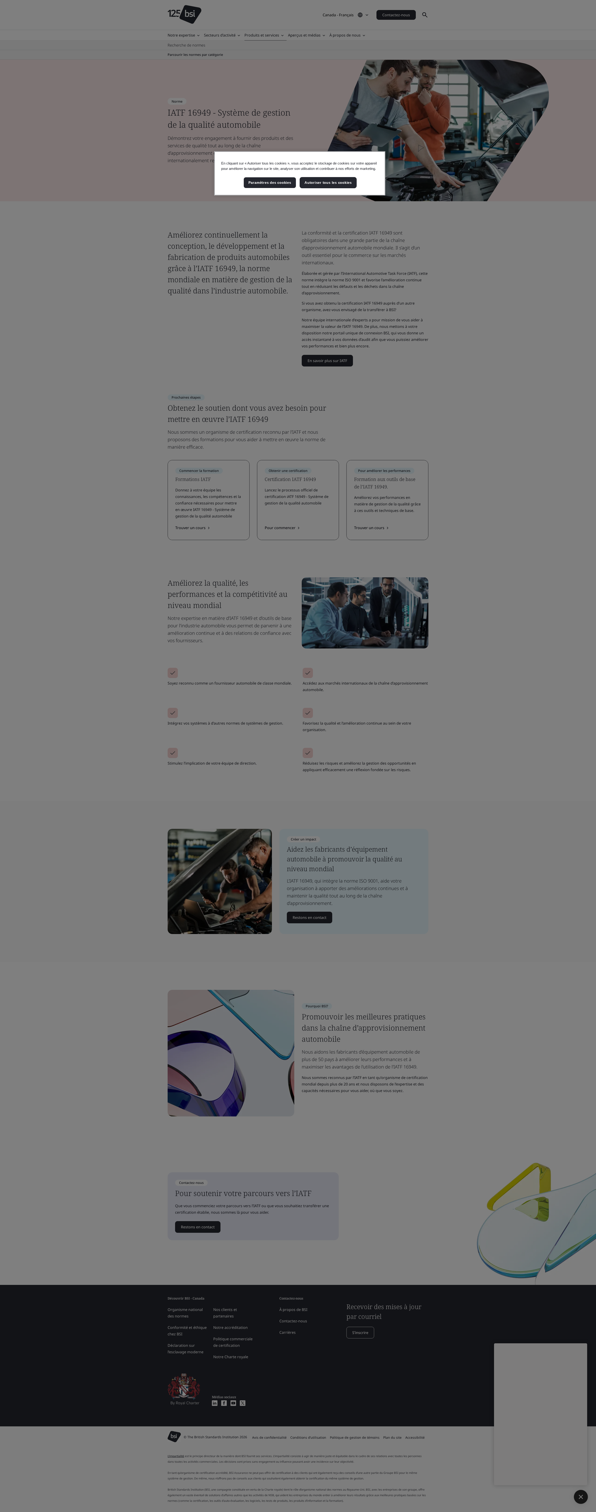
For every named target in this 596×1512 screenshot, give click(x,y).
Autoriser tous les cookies (328, 183)
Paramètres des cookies (269, 183)
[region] (299, 173)
